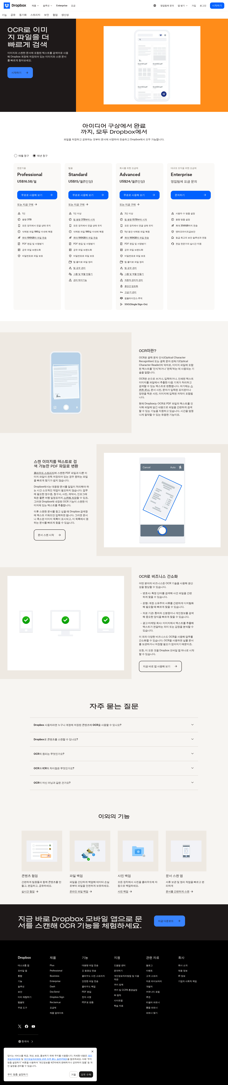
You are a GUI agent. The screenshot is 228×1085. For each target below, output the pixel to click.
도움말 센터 (119, 965)
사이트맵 (118, 1000)
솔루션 (21, 986)
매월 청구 (23, 155)
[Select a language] (155, 5)
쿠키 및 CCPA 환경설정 (125, 990)
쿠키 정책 (118, 984)
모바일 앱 (22, 970)
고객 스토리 (152, 976)
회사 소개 (183, 965)
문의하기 (118, 970)
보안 (20, 991)
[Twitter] (19, 1026)
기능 (20, 981)
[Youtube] (33, 1026)
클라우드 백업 (89, 986)
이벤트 (149, 970)
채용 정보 (183, 970)
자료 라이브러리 (154, 981)
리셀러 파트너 (153, 1002)
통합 (20, 976)
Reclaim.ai (55, 1002)
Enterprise (55, 981)
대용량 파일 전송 (90, 965)
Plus (52, 965)
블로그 (149, 965)
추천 (148, 997)
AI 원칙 (117, 995)
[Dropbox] (17, 5)
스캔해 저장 (70, 497)
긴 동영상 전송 (89, 970)
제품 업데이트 (56, 1013)
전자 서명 (86, 997)
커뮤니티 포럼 (153, 991)
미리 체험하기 (24, 997)
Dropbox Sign (57, 997)
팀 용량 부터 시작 (84, 219)
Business (54, 976)
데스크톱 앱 (23, 965)
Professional (56, 970)
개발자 (149, 986)
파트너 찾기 (152, 1013)
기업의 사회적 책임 (187, 981)
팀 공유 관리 (79, 268)
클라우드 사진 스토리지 (93, 976)
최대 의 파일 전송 (34, 237)
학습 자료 (118, 1005)
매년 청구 (42, 155)
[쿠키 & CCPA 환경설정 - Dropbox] (50, 1064)
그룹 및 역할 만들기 (83, 274)
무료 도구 (22, 1007)
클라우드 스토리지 (44, 472)
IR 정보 (181, 976)
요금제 (53, 1007)
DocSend (55, 991)
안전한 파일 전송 (90, 981)
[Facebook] (26, 1026)
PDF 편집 (86, 991)
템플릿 (21, 1002)
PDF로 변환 (88, 1002)
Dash (52, 986)
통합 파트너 (152, 1007)
